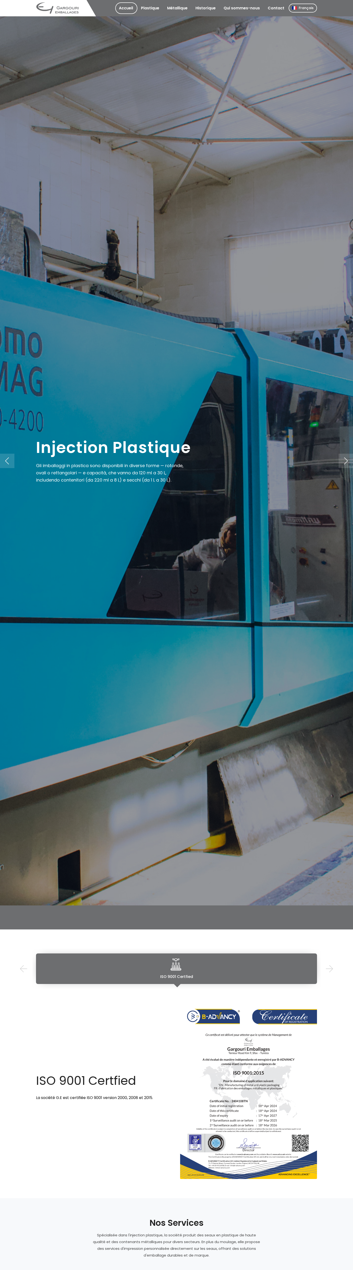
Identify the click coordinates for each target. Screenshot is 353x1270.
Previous (23, 969)
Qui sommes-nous (242, 8)
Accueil (126, 8)
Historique (205, 8)
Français (306, 8)
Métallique (177, 8)
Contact (276, 8)
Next (329, 969)
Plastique (150, 8)
